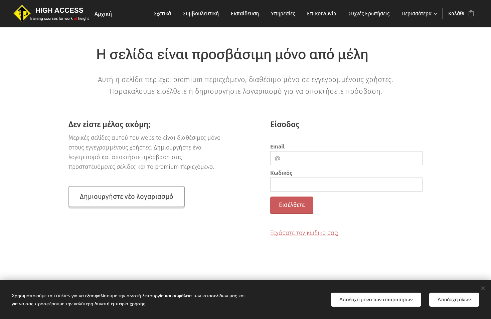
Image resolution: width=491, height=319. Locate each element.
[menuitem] (162, 13)
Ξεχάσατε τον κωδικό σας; (304, 233)
